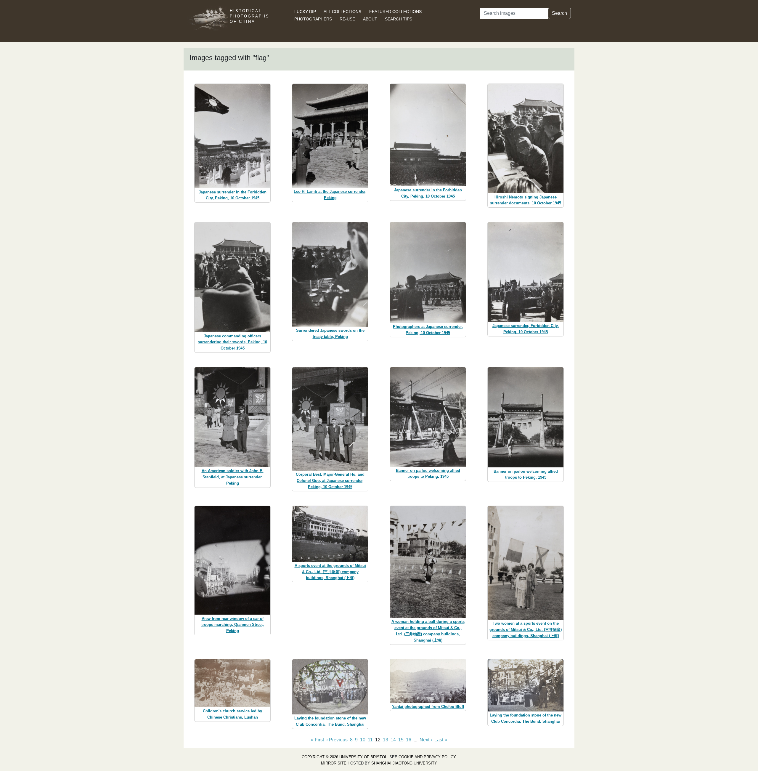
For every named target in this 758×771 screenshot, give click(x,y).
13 (385, 739)
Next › (426, 739)
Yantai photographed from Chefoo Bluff (428, 706)
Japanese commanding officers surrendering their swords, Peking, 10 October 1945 (232, 342)
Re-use (347, 19)
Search (559, 13)
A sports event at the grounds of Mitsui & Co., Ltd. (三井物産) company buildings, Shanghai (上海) (330, 571)
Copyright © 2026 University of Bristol (344, 757)
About (370, 19)
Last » (440, 739)
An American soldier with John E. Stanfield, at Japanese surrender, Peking (233, 477)
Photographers (313, 19)
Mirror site (333, 763)
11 (370, 739)
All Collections (342, 11)
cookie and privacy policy (427, 757)
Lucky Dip (305, 11)
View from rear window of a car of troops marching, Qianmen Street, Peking (232, 624)
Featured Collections (395, 11)
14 (393, 739)
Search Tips (398, 19)
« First (317, 739)
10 (362, 739)
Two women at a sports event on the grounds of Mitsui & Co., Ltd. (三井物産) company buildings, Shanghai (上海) (525, 629)
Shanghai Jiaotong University (404, 763)
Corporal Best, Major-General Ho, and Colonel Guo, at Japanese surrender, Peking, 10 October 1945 (330, 480)
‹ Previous (337, 739)
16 (408, 739)
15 (401, 739)
